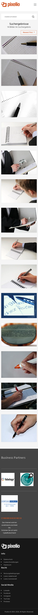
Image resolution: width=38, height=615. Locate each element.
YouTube (7, 599)
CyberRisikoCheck (11, 518)
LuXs (10, 40)
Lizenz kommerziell (10, 579)
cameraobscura (14, 355)
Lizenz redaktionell (10, 576)
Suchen (33, 17)
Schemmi (12, 386)
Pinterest (7, 601)
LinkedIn (7, 590)
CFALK (11, 327)
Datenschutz (8, 559)
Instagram (7, 596)
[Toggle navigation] (35, 4)
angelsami (12, 418)
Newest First (28, 32)
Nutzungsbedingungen (12, 573)
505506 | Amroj (14, 126)
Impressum (7, 565)
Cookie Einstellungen (11, 562)
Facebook (7, 593)
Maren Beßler (14, 297)
